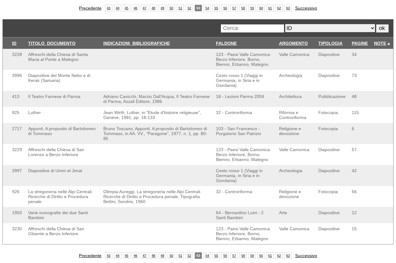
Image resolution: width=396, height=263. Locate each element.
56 (225, 8)
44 (117, 8)
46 (135, 8)
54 (207, 8)
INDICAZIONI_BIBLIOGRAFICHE (136, 43)
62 (279, 8)
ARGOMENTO (293, 43)
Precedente (90, 8)
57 (234, 8)
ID (14, 43)
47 (144, 8)
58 (243, 8)
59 (252, 8)
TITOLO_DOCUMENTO (51, 43)
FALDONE (226, 43)
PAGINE (360, 43)
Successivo (306, 8)
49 (162, 8)
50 (171, 8)
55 (216, 8)
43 (108, 8)
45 (126, 8)
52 (189, 8)
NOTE (380, 43)
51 (180, 8)
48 (153, 8)
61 (270, 8)
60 (261, 8)
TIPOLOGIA (330, 43)
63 (288, 8)
